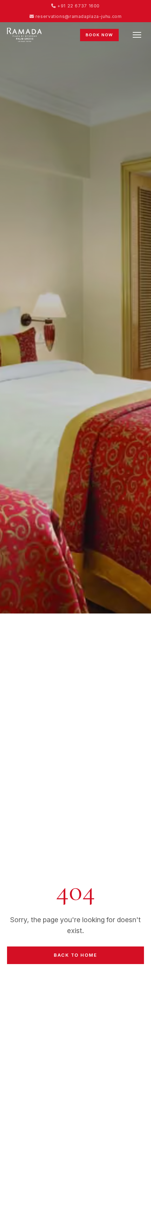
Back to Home (75, 955)
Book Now (99, 34)
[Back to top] (131, 1214)
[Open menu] (137, 34)
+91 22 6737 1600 (78, 5)
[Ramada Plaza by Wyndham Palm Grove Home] (24, 35)
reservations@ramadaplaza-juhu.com (78, 16)
